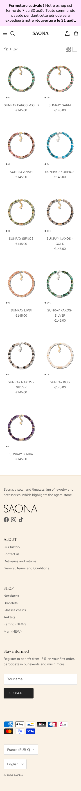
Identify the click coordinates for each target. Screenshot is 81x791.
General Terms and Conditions (26, 568)
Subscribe (18, 693)
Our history (12, 547)
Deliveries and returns (20, 561)
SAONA (18, 775)
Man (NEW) (13, 631)
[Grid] (68, 49)
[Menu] (5, 33)
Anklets (9, 617)
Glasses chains (15, 610)
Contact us (11, 554)
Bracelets (11, 603)
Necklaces (11, 596)
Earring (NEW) (15, 624)
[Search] (15, 33)
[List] (74, 49)
